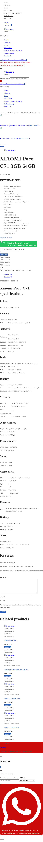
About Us (7, 5)
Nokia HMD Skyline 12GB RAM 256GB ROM (14, 125)
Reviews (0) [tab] (8, 277)
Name (2, 597)
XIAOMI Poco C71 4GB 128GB (10, 138)
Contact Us (7, 18)
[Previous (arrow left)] (1, 146)
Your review (4, 577)
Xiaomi (17, 113)
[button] (5, 257)
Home (6, 3)
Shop (6, 8)
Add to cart (4, 254)
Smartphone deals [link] (13, 339)
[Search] (1, 81)
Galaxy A (7, 665)
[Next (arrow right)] (3, 146)
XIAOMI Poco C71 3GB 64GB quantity (12, 249)
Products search (5, 78)
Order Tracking (9, 16)
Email (2, 601)
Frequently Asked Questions (13, 13)
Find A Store (8, 10)
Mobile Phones (9, 113)
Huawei (6, 694)
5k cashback (11, 270)
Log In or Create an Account (11, 60)
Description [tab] (8, 274)
